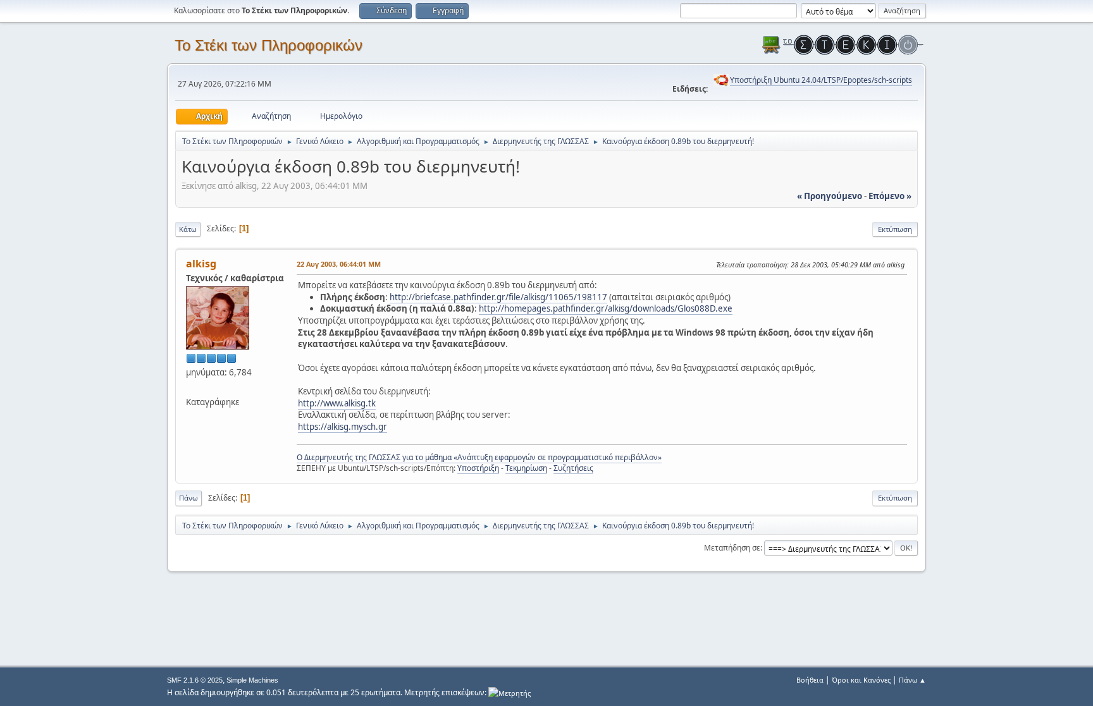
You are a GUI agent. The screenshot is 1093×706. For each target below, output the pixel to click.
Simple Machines (252, 680)
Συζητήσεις (573, 468)
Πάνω (188, 497)
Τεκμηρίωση (526, 468)
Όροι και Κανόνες (861, 680)
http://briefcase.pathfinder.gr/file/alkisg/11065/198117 (498, 297)
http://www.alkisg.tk (337, 403)
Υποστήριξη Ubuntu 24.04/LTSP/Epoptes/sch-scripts (821, 80)
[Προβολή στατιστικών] (509, 692)
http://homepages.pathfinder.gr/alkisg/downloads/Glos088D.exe (605, 308)
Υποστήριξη (478, 468)
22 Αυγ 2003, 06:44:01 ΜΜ (339, 264)
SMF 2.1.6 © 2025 (195, 680)
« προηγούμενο (829, 196)
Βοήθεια (810, 680)
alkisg (201, 264)
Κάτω (188, 229)
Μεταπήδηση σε (732, 547)
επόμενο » (889, 196)
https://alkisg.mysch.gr (342, 426)
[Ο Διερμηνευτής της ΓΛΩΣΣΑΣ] (191, 387)
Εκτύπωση (895, 229)
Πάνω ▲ (912, 680)
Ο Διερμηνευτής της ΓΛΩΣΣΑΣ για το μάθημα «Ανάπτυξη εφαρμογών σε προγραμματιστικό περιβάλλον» (479, 457)
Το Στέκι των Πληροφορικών (268, 45)
